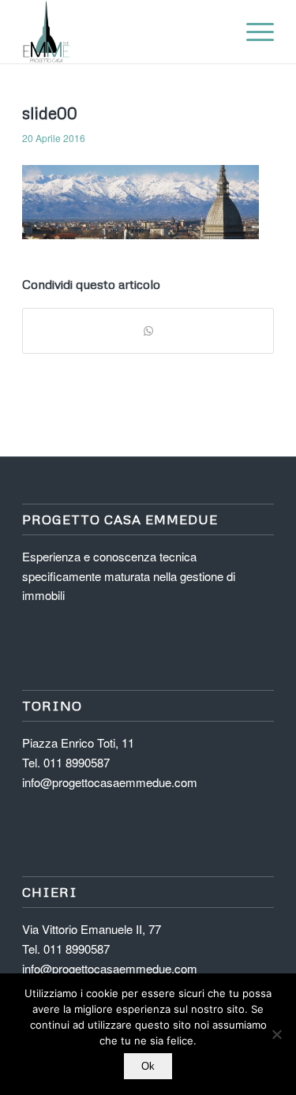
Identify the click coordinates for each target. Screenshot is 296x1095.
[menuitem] (252, 31)
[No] (276, 1034)
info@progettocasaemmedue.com (109, 782)
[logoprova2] (122, 31)
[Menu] (252, 31)
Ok (148, 1066)
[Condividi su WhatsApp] (148, 331)
